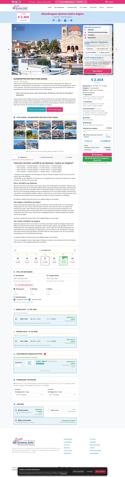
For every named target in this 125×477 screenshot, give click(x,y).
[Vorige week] (15, 250)
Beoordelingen (94, 453)
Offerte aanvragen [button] (54, 109)
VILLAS (101, 7)
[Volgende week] (75, 250)
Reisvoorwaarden (95, 445)
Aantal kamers (18, 362)
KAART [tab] (69, 157)
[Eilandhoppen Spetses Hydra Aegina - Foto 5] (71, 124)
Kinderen (34, 289)
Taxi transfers (23, 410)
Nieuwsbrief (67, 453)
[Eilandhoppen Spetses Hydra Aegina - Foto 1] (20, 124)
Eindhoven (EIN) (36, 299)
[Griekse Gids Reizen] (20, 7)
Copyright (93, 442)
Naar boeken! (97, 71)
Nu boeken (98, 155)
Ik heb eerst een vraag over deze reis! (98, 159)
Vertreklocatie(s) (20, 297)
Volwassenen (19, 289)
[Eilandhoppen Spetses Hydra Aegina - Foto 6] (20, 134)
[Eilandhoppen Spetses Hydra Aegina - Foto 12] (32, 144)
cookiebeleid (63, 473)
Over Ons (67, 445)
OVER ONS (110, 7)
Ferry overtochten (25, 420)
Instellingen (90, 471)
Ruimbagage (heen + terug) (22, 392)
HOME (49, 7)
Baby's (50, 289)
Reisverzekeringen (95, 450)
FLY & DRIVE (83, 7)
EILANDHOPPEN (72, 7)
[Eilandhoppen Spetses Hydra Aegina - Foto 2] (32, 124)
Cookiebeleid (68, 442)
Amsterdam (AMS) (22, 299)
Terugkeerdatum (53, 275)
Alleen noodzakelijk (78, 471)
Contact (92, 447)
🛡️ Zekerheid (89, 48)
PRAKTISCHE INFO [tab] (47, 157)
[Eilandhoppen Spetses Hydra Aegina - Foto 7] (32, 134)
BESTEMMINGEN (59, 7)
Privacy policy (68, 450)
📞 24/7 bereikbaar (90, 52)
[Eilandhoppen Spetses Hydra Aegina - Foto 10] (71, 134)
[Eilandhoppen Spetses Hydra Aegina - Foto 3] (45, 124)
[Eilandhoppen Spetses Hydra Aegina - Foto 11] (20, 144)
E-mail (33, 2)
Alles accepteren (100, 471)
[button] (9, 49)
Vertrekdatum (19, 275)
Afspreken (67, 447)
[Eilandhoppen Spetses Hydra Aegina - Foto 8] (45, 134)
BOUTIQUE (93, 7)
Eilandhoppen (68, 439)
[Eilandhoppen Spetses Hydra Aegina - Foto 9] (58, 134)
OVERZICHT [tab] (23, 157)
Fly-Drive (92, 439)
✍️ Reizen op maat (104, 52)
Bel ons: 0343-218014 (44, 2)
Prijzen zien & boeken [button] (36, 109)
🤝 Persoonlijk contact (102, 48)
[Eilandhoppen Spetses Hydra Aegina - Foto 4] (58, 124)
